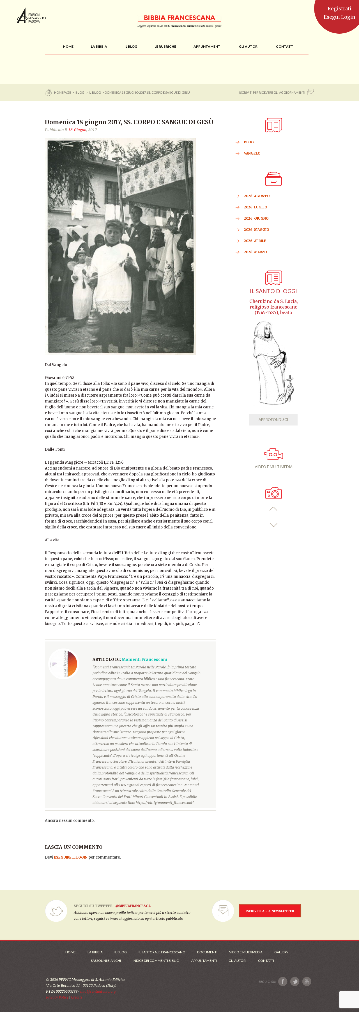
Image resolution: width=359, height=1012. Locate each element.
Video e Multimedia (246, 952)
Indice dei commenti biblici (156, 960)
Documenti (207, 952)
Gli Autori (237, 960)
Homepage (63, 92)
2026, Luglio (255, 207)
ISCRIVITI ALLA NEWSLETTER (270, 911)
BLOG (79, 92)
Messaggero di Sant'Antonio (31, 15)
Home (70, 952)
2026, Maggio (256, 229)
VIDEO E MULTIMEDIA (274, 466)
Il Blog (95, 92)
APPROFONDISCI (273, 419)
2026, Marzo (255, 252)
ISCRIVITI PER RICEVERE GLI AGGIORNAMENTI (272, 92)
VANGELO (252, 153)
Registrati (339, 9)
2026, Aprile (255, 241)
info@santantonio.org (98, 991)
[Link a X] (295, 981)
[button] (274, 509)
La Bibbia (95, 952)
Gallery (281, 952)
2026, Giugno (256, 218)
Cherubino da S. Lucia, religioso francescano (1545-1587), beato (273, 307)
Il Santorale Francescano (162, 952)
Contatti (266, 960)
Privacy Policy (57, 997)
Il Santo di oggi (273, 291)
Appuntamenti (204, 960)
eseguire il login (71, 857)
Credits (76, 997)
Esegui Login (339, 17)
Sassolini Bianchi (106, 960)
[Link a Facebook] (283, 981)
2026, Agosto (257, 196)
